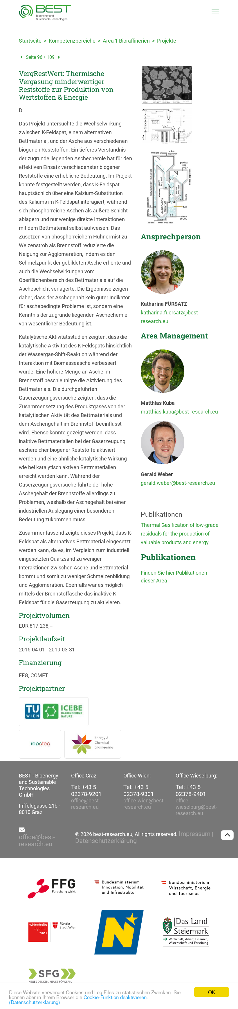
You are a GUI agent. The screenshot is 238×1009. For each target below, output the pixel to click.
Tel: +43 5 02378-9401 (191, 790)
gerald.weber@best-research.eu (178, 483)
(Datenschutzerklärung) (34, 1002)
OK (211, 992)
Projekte (166, 41)
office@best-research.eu (85, 803)
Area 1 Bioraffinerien (126, 41)
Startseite (30, 41)
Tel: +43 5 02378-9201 (86, 790)
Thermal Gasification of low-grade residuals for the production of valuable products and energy (180, 533)
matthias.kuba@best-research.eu (179, 412)
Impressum (194, 833)
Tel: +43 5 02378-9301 (138, 790)
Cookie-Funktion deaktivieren (115, 997)
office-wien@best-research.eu (144, 803)
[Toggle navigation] (215, 12)
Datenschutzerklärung (106, 840)
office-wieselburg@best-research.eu (196, 806)
